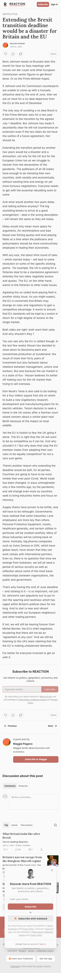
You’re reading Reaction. (15, 841)
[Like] (6, 54)
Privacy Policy (27, 928)
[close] (51, 870)
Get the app (46, 958)
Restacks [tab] (23, 786)
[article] (30, 841)
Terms (31, 950)
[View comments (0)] (13, 54)
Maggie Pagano (17, 43)
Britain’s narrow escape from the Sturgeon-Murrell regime (22, 859)
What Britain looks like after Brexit (21, 835)
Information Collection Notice (32, 699)
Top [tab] (6, 825)
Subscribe (43, 4)
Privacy (22, 950)
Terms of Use (46, 696)
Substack (15, 966)
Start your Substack (22, 958)
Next (50, 726)
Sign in (54, 4)
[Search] (55, 825)
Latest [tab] (14, 825)
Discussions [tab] (26, 825)
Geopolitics (10, 14)
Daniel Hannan (23, 845)
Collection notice (45, 950)
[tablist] (16, 786)
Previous (12, 726)
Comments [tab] (9, 786)
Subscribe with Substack (32, 918)
